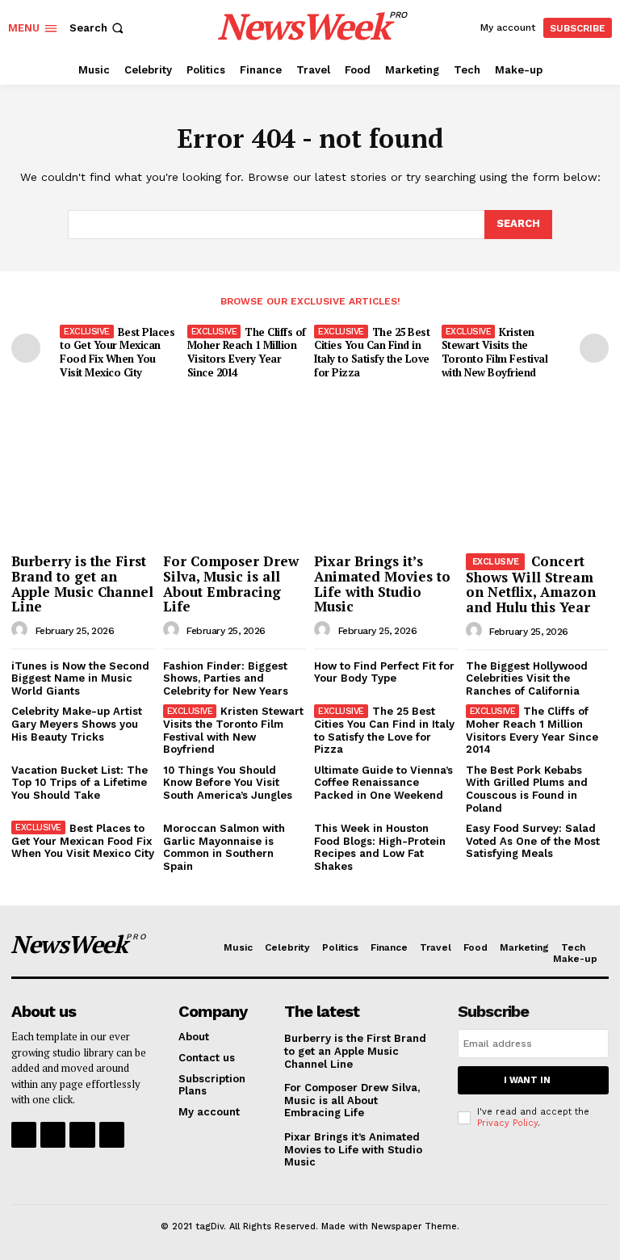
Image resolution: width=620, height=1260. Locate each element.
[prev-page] (25, 348)
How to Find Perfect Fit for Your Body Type (384, 672)
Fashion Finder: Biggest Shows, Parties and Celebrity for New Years (225, 678)
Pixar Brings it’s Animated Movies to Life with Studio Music (382, 583)
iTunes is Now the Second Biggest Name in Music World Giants (80, 678)
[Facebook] (23, 1134)
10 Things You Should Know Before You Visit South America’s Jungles (227, 782)
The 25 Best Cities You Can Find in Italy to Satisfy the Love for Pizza (371, 352)
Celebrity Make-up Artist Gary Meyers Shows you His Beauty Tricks (76, 723)
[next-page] (594, 348)
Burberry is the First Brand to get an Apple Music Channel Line (82, 583)
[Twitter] (81, 1134)
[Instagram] (52, 1134)
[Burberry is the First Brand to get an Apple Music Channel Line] (83, 494)
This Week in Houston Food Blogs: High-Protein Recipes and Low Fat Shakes (380, 847)
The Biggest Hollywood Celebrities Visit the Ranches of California (527, 678)
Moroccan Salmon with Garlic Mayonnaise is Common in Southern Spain (224, 847)
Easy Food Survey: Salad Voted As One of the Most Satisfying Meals (533, 840)
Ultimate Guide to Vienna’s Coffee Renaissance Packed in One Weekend (383, 782)
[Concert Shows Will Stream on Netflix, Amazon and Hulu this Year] (538, 494)
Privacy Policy (507, 1123)
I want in (527, 1080)
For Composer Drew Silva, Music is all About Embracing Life (231, 583)
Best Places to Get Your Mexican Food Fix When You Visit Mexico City (117, 352)
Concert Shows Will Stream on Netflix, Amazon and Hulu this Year (531, 584)
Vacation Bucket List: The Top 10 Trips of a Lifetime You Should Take (79, 782)
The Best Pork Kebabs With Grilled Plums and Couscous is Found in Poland (527, 789)
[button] (98, 28)
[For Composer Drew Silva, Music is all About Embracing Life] (235, 494)
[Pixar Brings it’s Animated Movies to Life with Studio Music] (386, 494)
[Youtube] (111, 1134)
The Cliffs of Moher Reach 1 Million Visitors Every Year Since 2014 (246, 352)
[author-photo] (21, 630)
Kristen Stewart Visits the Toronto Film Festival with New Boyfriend (495, 352)
